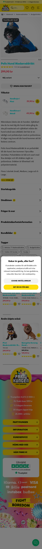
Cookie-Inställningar (21, 281)
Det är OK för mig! (21, 287)
